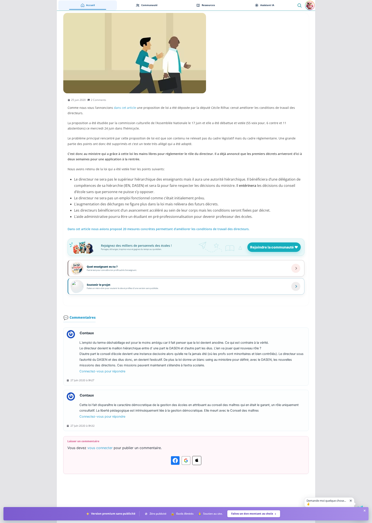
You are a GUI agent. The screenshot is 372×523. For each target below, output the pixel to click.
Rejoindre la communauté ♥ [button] (274, 247)
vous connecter (100, 448)
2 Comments (98, 100)
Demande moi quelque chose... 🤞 (326, 502)
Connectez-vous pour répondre (102, 371)
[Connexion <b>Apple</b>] (196, 460)
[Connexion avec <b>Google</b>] (186, 460)
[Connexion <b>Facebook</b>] (175, 460)
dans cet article (125, 108)
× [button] (351, 500)
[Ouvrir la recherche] (299, 5)
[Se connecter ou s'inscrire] (309, 5)
